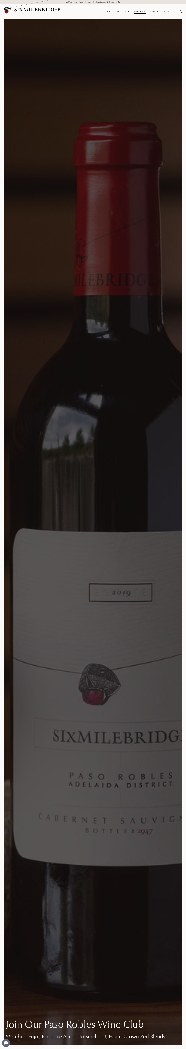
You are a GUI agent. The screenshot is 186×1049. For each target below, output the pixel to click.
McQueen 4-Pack (75, 2)
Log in (174, 11)
